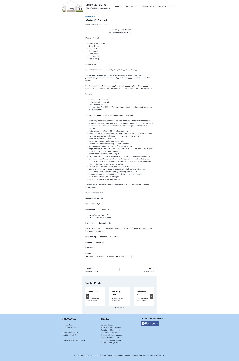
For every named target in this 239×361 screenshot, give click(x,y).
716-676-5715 (72, 333)
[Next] (151, 296)
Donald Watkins (92, 24)
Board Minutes (90, 16)
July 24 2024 (149, 269)
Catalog (118, 6)
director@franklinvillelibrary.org (73, 340)
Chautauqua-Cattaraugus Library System (122, 355)
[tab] (115, 307)
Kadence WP (161, 355)
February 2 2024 (91, 269)
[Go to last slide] (87, 296)
